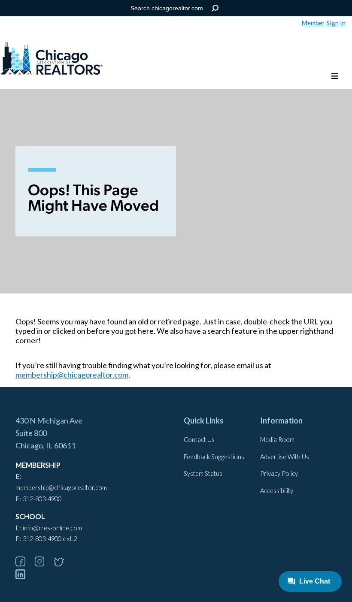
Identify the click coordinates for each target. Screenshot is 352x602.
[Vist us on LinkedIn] (24, 576)
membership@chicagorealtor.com (71, 374)
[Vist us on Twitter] (63, 564)
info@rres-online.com (52, 528)
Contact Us (199, 439)
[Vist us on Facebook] (24, 564)
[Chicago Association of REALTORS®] (51, 60)
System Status (203, 473)
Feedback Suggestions (214, 456)
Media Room (277, 439)
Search (215, 8)
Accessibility (276, 490)
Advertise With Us (284, 456)
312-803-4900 (42, 498)
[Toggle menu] (335, 77)
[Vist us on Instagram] (44, 564)
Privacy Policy (279, 473)
